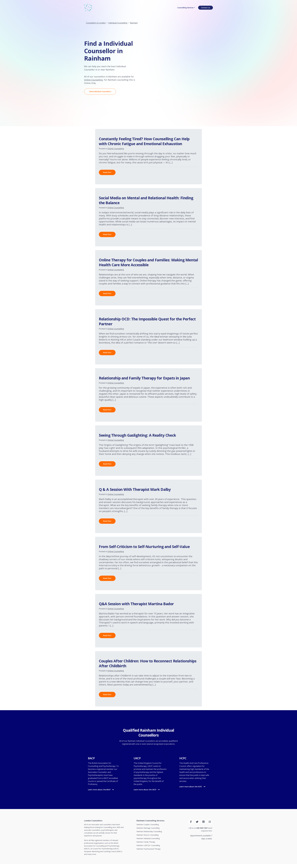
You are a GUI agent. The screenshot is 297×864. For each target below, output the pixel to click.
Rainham (134, 23)
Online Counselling (93, 79)
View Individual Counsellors (100, 91)
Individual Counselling (117, 23)
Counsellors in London (96, 23)
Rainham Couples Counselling (148, 824)
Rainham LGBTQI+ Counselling (148, 845)
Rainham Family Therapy (146, 842)
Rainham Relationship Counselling (149, 831)
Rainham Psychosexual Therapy (148, 849)
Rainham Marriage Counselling (148, 828)
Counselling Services (185, 7)
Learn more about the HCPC (190, 786)
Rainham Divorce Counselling (147, 835)
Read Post (107, 172)
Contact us (205, 7)
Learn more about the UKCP (145, 789)
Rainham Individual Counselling (148, 838)
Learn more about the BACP (99, 789)
